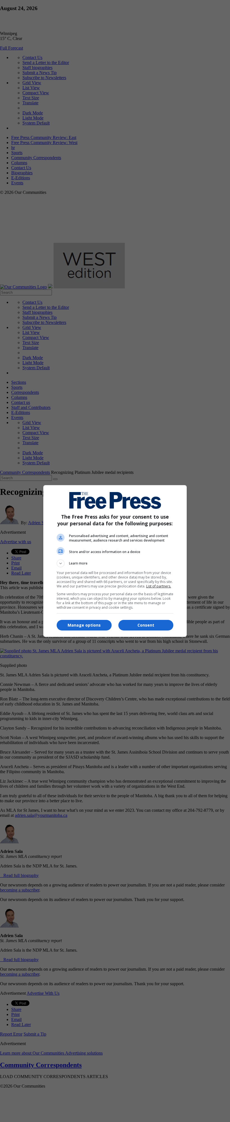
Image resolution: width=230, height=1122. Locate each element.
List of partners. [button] (158, 586)
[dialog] (115, 561)
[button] (115, 563)
